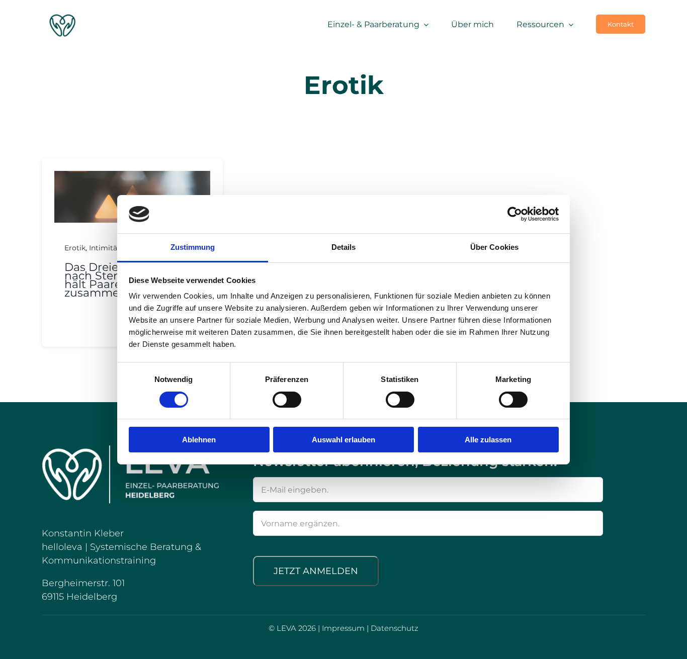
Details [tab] (343, 247)
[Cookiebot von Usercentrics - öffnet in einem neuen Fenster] (515, 214)
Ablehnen (199, 439)
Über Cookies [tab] (494, 247)
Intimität (104, 247)
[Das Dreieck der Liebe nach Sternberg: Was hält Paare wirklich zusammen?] (132, 177)
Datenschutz (394, 628)
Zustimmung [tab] (192, 247)
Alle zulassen (488, 439)
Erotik (74, 247)
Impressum (343, 628)
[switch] (287, 400)
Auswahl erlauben (343, 439)
